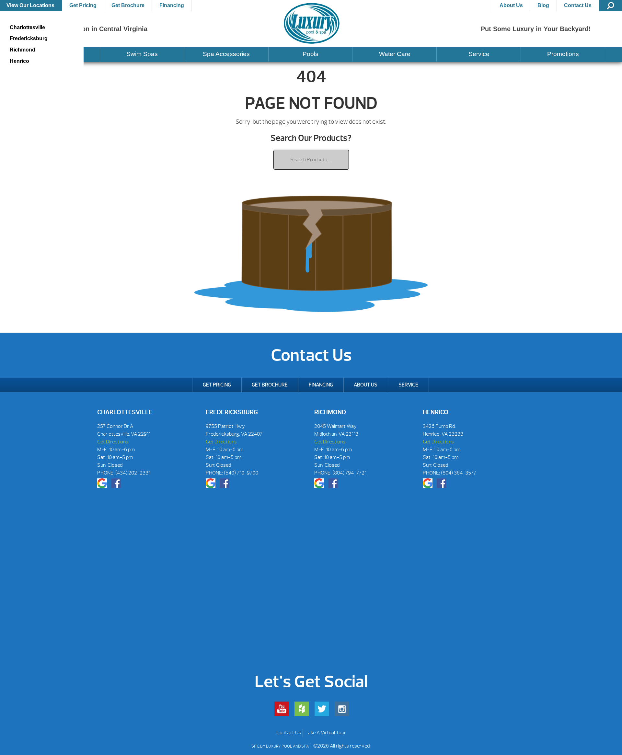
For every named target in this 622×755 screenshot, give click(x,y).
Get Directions (112, 442)
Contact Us (578, 5)
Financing (171, 5)
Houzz (301, 709)
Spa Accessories (226, 54)
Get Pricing (83, 5)
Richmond (22, 49)
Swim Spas (142, 54)
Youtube (281, 709)
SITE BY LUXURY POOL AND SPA (280, 746)
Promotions (563, 54)
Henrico (19, 61)
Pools (310, 54)
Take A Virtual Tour (325, 732)
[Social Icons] (102, 483)
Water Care (394, 54)
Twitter (322, 709)
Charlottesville (27, 27)
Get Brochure (127, 5)
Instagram (342, 709)
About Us (511, 5)
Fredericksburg (29, 38)
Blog (543, 5)
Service (479, 54)
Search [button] (610, 5)
